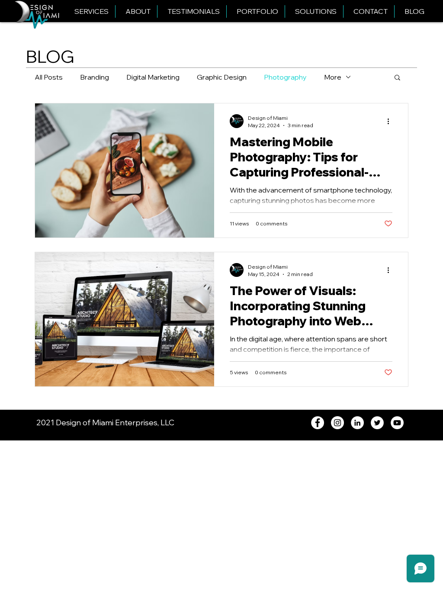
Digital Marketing (153, 77)
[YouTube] (397, 422)
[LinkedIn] (357, 422)
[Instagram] (337, 422)
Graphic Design (222, 77)
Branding (94, 77)
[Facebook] (317, 422)
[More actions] (391, 121)
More (332, 77)
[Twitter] (377, 422)
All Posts (49, 77)
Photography (285, 77)
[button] (397, 78)
